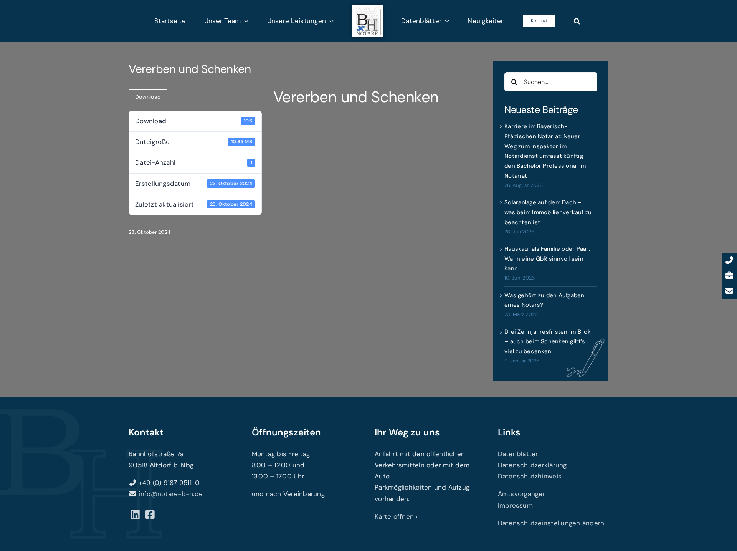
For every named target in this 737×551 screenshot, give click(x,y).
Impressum (515, 505)
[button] (541, 20)
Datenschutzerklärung (532, 465)
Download (148, 96)
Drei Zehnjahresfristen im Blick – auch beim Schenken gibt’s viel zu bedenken (547, 342)
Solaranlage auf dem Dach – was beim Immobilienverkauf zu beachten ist (548, 212)
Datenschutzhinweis (530, 476)
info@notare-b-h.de (171, 494)
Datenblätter (518, 454)
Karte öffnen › (396, 516)
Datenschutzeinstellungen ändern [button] (551, 523)
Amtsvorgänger (521, 494)
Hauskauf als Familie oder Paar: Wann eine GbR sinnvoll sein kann (547, 259)
